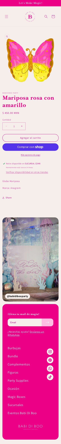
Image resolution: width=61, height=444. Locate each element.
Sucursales (15, 405)
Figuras (13, 372)
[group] (30, 259)
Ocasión (13, 389)
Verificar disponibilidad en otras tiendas (27, 172)
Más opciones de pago (30, 155)
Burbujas (14, 348)
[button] (6, 16)
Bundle (13, 356)
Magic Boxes (16, 397)
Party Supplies (18, 380)
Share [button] (9, 197)
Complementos (19, 364)
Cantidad (6, 119)
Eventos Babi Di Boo (22, 413)
